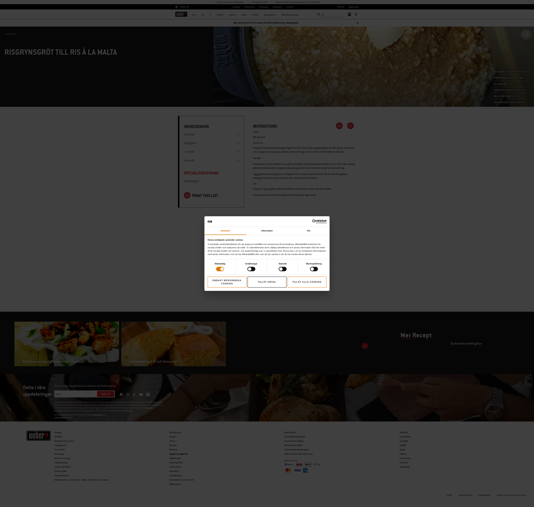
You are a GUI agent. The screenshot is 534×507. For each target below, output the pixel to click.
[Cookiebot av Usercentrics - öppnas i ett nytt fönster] (314, 221)
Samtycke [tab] (225, 230)
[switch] (251, 269)
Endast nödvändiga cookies (226, 282)
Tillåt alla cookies (307, 282)
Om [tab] (308, 230)
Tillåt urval (267, 282)
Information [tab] (267, 230)
